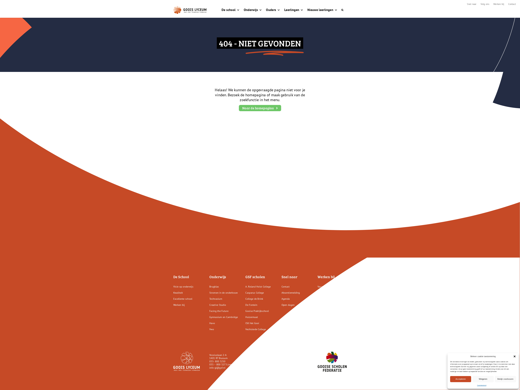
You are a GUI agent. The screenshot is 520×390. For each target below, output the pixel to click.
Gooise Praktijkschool (257, 311)
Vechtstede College (255, 329)
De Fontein (251, 304)
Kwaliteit (178, 292)
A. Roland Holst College (258, 286)
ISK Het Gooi (252, 323)
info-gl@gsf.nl (217, 367)
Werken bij (179, 304)
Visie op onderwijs (183, 286)
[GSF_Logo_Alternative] (332, 352)
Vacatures (323, 286)
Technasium (215, 298)
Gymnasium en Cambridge (223, 317)
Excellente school (182, 298)
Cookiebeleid (481, 385)
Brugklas (214, 286)
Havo (212, 323)
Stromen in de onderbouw (223, 292)
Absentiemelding (291, 292)
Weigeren (483, 379)
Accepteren (461, 379)
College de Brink (254, 298)
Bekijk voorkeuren (505, 379)
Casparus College (254, 292)
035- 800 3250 (217, 361)
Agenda (286, 298)
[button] (514, 356)
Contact (286, 286)
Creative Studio (217, 304)
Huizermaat (251, 317)
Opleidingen (324, 292)
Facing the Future (218, 311)
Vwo (211, 329)
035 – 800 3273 (218, 364)
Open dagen (288, 304)
